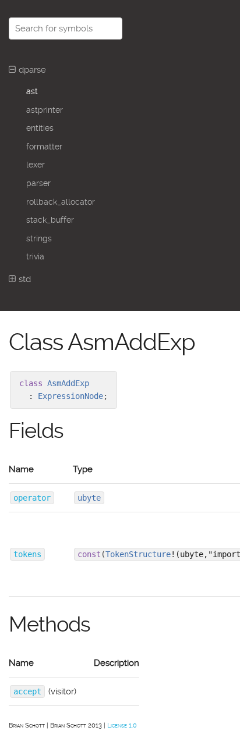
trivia (35, 256)
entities (40, 128)
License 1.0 (122, 725)
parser (38, 183)
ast (32, 91)
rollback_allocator (60, 201)
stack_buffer (50, 219)
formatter (44, 146)
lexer (35, 164)
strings (39, 238)
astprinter (44, 110)
